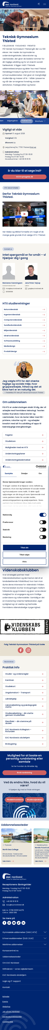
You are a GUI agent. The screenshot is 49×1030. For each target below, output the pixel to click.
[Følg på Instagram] (9, 923)
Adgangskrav (12, 120)
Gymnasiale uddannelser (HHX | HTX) (19, 932)
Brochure (39, 121)
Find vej (33, 147)
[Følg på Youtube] (14, 923)
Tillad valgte (24, 555)
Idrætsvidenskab (11, 335)
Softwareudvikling (12, 341)
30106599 (9, 292)
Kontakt (6, 987)
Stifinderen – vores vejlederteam (17, 969)
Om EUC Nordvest (10, 962)
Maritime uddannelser (12, 944)
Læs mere (6, 861)
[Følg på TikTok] (19, 923)
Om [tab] (40, 473)
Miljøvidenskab (10, 330)
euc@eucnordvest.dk (15, 905)
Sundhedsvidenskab (13, 325)
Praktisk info (27, 120)
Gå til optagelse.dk (24, 177)
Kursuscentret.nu (10, 950)
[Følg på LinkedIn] (23, 923)
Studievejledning (34, 799)
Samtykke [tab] (9, 473)
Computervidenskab (13, 320)
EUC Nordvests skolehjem (14, 975)
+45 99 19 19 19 (12, 901)
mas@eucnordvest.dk (14, 289)
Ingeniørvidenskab (12, 314)
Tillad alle (24, 548)
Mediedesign (9, 346)
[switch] (42, 522)
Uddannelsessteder (11, 956)
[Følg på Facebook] (4, 923)
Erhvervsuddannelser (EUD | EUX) (18, 938)
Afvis (24, 562)
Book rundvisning (24, 772)
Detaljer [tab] (24, 473)
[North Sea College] (16, 846)
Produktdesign (10, 351)
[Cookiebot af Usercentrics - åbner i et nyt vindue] (35, 466)
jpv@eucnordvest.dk (35, 289)
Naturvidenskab (11, 309)
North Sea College (10, 849)
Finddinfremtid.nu (15, 799)
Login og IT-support (11, 981)
